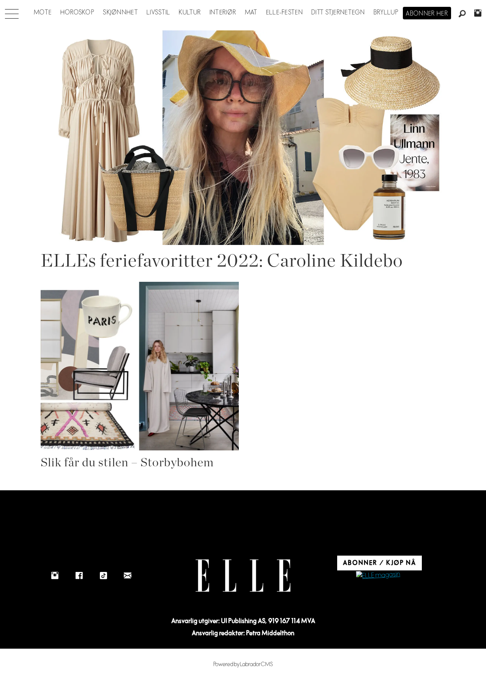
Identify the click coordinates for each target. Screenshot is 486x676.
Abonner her (427, 13)
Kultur (190, 12)
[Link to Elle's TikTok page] (103, 575)
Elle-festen (284, 12)
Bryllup (386, 12)
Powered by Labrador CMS (243, 664)
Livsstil (158, 12)
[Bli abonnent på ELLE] (378, 575)
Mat (251, 12)
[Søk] (462, 14)
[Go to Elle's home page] (243, 575)
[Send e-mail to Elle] (127, 575)
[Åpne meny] (12, 12)
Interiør (223, 12)
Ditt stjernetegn (338, 12)
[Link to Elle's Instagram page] (54, 575)
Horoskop (77, 12)
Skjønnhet (120, 12)
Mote (43, 12)
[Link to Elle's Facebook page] (79, 575)
